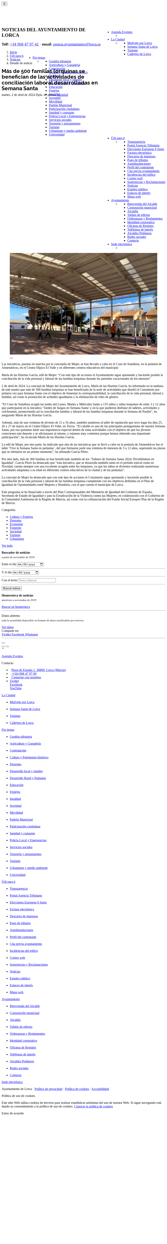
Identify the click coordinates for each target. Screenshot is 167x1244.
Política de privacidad (48, 1089)
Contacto (133, 240)
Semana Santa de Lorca (142, 46)
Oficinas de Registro (140, 226)
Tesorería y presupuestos (64, 123)
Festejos (54, 90)
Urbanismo (17, 538)
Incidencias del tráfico (141, 174)
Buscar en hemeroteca (16, 606)
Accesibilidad (100, 1089)
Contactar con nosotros (26, 677)
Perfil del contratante (140, 167)
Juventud (54, 98)
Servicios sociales (60, 119)
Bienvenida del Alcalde (142, 204)
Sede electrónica (121, 244)
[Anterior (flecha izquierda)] (3, 646)
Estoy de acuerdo (13, 1113)
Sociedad (16, 531)
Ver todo (7, 545)
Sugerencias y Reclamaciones (146, 182)
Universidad (57, 134)
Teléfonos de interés (140, 229)
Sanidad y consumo (61, 112)
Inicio (13, 52)
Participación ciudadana (64, 109)
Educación (56, 87)
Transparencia (136, 141)
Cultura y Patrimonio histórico (29, 757)
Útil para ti (118, 138)
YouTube (16, 688)
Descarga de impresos (141, 156)
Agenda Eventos (121, 32)
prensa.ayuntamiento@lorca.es (77, 44)
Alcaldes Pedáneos (139, 233)
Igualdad (62, 95)
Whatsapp (31, 634)
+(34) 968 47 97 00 (23, 673)
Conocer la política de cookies (93, 1106)
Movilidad (55, 101)
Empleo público (137, 189)
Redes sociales (136, 237)
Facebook (18, 634)
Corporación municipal (142, 207)
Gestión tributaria (60, 61)
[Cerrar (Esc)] (3, 642)
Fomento (15, 527)
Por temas (39, 57)
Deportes (15, 520)
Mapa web (134, 196)
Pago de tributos (137, 160)
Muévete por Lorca (139, 43)
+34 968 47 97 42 (24, 44)
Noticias (132, 185)
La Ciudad (118, 39)
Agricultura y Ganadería (64, 65)
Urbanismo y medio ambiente (68, 130)
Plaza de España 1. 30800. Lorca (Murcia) (38, 670)
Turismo (132, 50)
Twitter (7, 634)
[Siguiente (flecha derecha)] (7, 646)
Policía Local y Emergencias (67, 116)
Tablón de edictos (138, 215)
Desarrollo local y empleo (26, 771)
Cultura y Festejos (21, 516)
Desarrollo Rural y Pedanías (28, 778)
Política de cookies (77, 1089)
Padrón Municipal (60, 105)
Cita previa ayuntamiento (143, 171)
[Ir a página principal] (25, 18)
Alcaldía (132, 211)
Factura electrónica (139, 152)
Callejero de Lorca (139, 54)
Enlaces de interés (138, 193)
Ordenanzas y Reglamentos (145, 218)
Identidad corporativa (141, 222)
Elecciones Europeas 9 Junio (145, 149)
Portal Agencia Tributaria (143, 145)
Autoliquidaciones (139, 163)
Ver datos (8, 627)
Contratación (18, 750)
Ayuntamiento (120, 200)
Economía (16, 524)
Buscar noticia (11, 588)
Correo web (135, 178)
